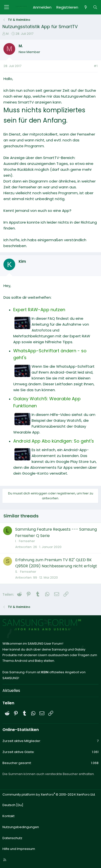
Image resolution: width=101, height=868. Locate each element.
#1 (96, 66)
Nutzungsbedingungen (20, 827)
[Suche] (95, 7)
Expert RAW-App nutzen (39, 310)
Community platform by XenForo (49, 794)
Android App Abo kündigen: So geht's (53, 441)
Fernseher (27, 541)
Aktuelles (11, 690)
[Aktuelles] (85, 7)
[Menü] (6, 7)
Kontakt (8, 816)
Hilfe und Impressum (18, 848)
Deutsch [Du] (12, 805)
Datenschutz (12, 838)
